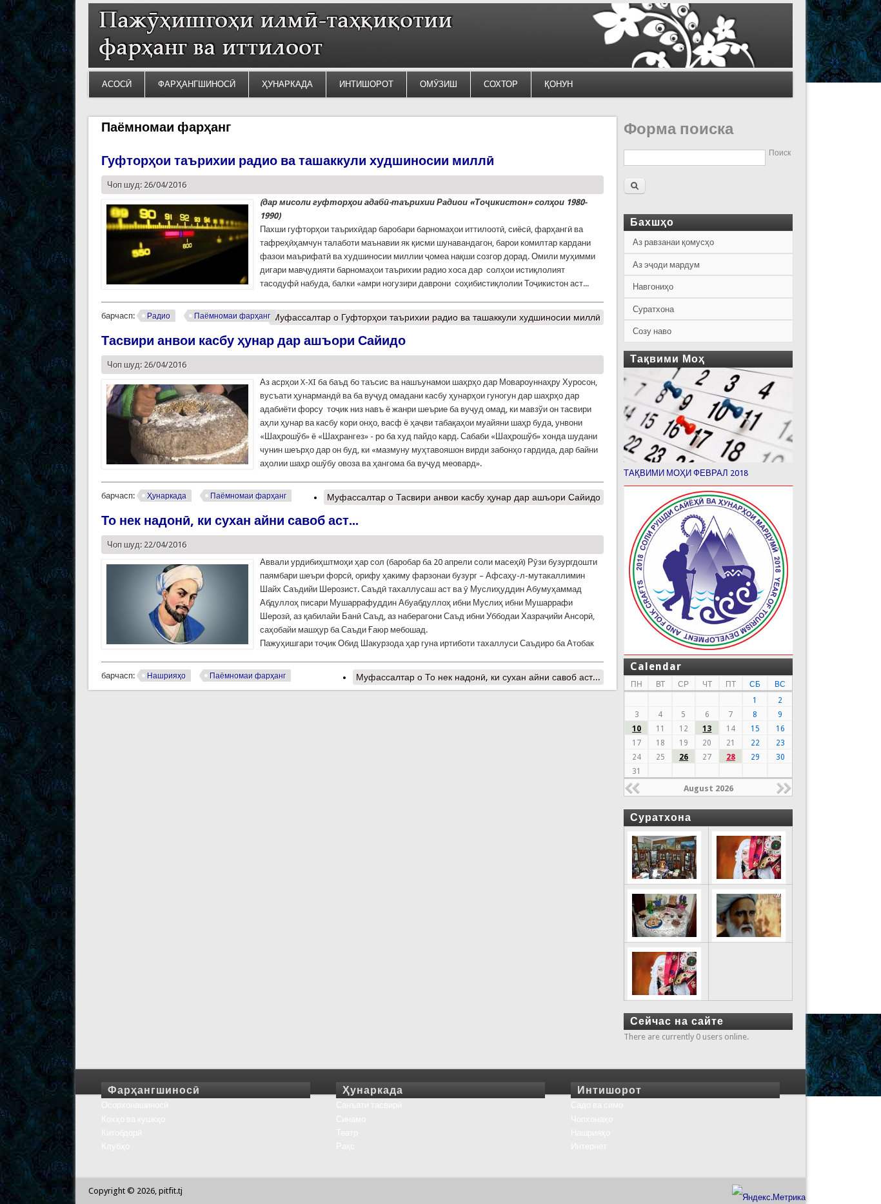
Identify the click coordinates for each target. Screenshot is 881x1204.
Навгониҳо (653, 286)
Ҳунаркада (166, 495)
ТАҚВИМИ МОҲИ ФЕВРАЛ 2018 (686, 473)
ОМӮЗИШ (438, 84)
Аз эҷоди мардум (666, 265)
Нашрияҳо (166, 675)
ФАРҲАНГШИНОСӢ (196, 84)
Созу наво (652, 331)
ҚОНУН (558, 84)
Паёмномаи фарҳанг (232, 316)
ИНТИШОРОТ (366, 84)
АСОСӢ (117, 84)
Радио (158, 316)
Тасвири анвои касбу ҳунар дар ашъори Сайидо (253, 340)
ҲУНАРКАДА (287, 84)
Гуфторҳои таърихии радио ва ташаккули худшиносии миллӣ (297, 160)
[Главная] (440, 65)
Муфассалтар (436, 317)
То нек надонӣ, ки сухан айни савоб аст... (230, 520)
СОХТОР (501, 84)
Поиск (780, 152)
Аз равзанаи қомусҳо (673, 242)
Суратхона (653, 309)
